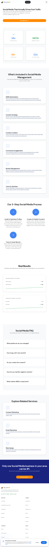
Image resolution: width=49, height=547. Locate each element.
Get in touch (13, 494)
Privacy (26, 529)
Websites (3, 513)
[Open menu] (46, 2)
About (2, 529)
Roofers (27, 521)
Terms (26, 533)
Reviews (2, 517)
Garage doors (28, 509)
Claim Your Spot (23, 477)
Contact (2, 537)
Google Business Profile (5, 505)
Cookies (27, 537)
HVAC (26, 513)
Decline (37, 542)
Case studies (3, 533)
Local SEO (3, 501)
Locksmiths (27, 501)
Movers (26, 505)
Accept (43, 542)
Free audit (28, 2)
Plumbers (27, 517)
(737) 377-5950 (5, 494)
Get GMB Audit (23, 20)
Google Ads (3, 509)
